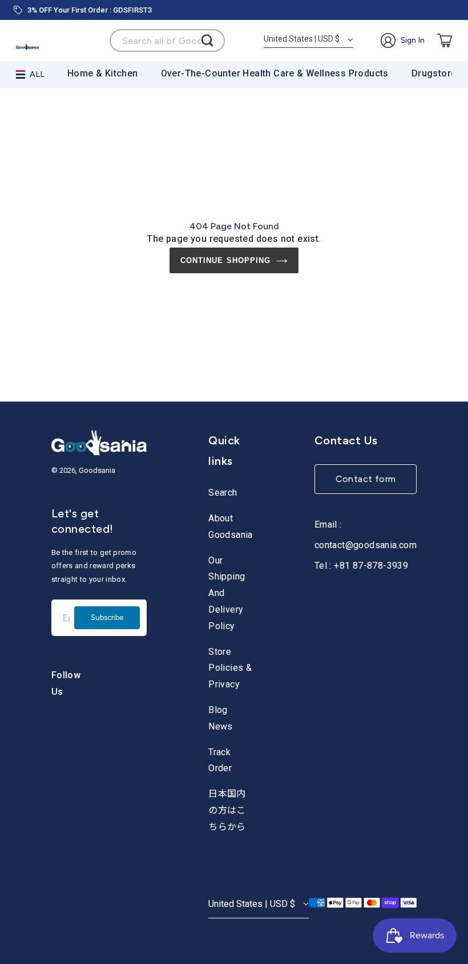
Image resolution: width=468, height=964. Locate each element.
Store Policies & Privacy (230, 668)
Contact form (366, 478)
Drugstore (434, 73)
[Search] (207, 41)
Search (222, 492)
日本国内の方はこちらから (227, 810)
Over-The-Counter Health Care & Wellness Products (275, 73)
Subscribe (107, 617)
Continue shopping (225, 260)
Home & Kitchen (102, 73)
